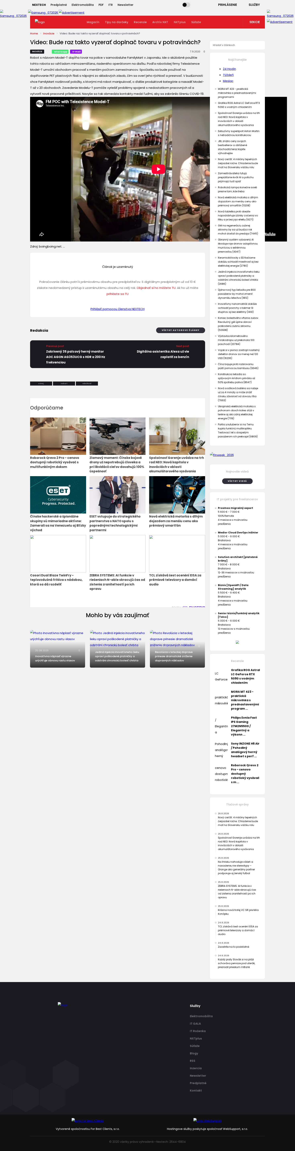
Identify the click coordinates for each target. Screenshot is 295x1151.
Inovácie (48, 33)
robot (64, 383)
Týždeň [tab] (228, 75)
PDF (101, 5)
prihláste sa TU (118, 294)
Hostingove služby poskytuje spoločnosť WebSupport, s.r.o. (207, 1129)
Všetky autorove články (180, 330)
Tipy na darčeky (116, 22)
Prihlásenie (227, 5)
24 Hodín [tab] (229, 69)
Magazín (93, 22)
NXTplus (180, 22)
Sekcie (254, 22)
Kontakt (196, 1091)
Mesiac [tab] (228, 81)
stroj (41, 383)
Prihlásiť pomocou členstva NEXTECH (117, 309)
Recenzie (140, 22)
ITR (110, 5)
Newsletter (125, 5)
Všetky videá (237, 481)
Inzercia (196, 1068)
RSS (192, 1061)
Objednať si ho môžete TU (156, 288)
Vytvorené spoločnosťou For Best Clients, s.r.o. (88, 1129)
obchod (87, 383)
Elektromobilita (83, 5)
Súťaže (196, 22)
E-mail (76, 51)
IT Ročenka (198, 1031)
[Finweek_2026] (237, 455)
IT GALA (195, 1024)
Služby (254, 5)
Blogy (194, 1053)
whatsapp (60, 51)
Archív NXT (160, 22)
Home (34, 33)
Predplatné (59, 5)
